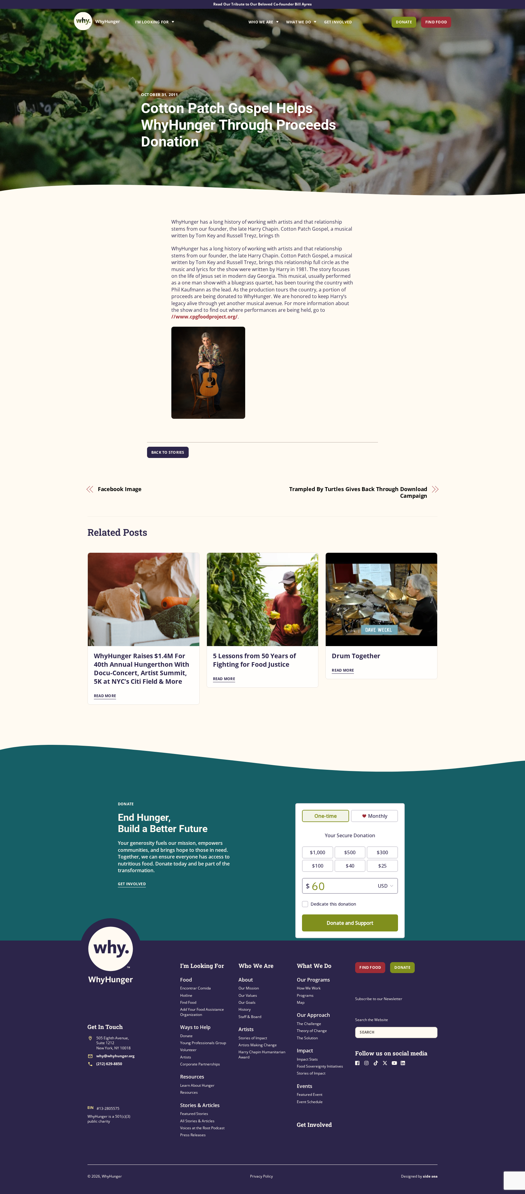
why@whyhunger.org (115, 1055)
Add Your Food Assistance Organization (202, 1012)
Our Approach (313, 1015)
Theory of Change (312, 1030)
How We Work (309, 988)
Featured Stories (194, 1113)
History (244, 1009)
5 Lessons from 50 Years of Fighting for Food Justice (254, 660)
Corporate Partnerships (200, 1064)
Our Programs (313, 979)
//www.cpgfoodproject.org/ (204, 316)
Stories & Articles (200, 1105)
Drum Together (356, 656)
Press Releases (193, 1134)
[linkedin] (405, 1062)
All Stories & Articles (197, 1120)
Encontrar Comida (195, 988)
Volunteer (188, 1049)
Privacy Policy (261, 1176)
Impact (305, 1050)
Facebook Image (120, 489)
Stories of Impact (252, 1038)
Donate (404, 22)
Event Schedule (310, 1101)
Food (186, 979)
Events (304, 1086)
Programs (305, 995)
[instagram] (368, 1062)
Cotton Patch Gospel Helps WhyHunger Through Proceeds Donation (238, 125)
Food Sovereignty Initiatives (320, 1066)
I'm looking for (171, 20)
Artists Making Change (257, 1045)
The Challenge (309, 1023)
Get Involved (338, 22)
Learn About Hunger (197, 1085)
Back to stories (167, 452)
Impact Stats (307, 1059)
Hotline (186, 995)
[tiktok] (377, 1062)
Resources (192, 1076)
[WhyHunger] (97, 21)
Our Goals (247, 1002)
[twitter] (386, 1062)
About (245, 979)
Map (300, 1002)
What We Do (298, 22)
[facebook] (359, 1062)
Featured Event (309, 1094)
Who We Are (261, 22)
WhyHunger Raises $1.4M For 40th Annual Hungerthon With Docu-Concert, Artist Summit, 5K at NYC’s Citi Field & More (141, 669)
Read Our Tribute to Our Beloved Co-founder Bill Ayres (262, 4)
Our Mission (248, 988)
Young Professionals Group (203, 1042)
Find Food (436, 22)
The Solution (307, 1038)
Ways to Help (195, 1027)
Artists (185, 1057)
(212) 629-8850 (109, 1063)
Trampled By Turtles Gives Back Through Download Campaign (358, 492)
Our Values (247, 995)
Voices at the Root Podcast (202, 1127)
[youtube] (396, 1062)
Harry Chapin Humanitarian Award (261, 1054)
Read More (105, 695)
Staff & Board (249, 1016)
